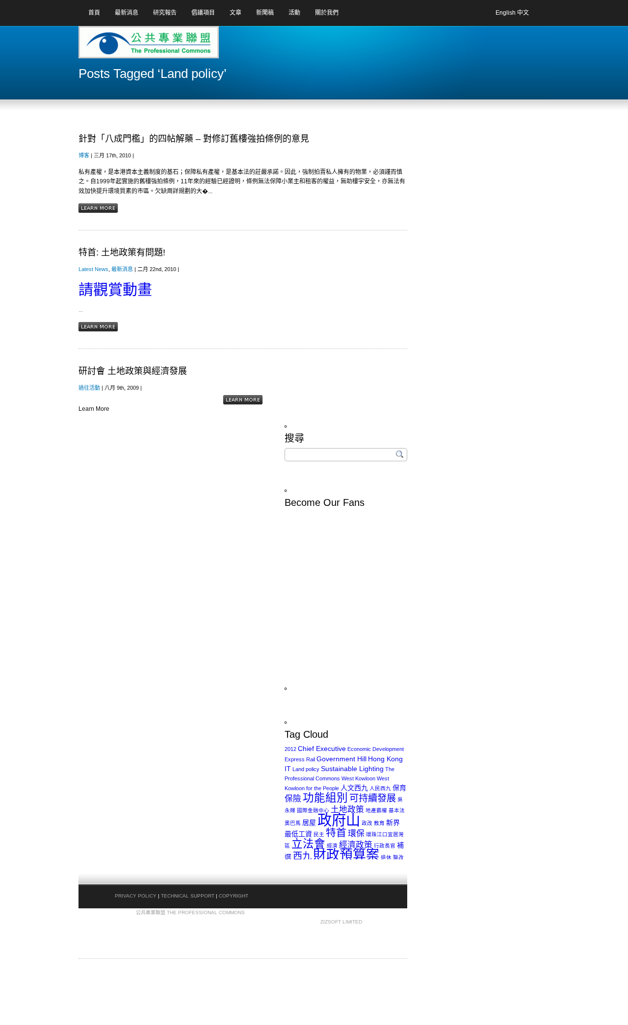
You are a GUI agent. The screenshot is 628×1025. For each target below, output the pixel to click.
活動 (294, 12)
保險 (293, 798)
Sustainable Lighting (352, 769)
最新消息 (126, 12)
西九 (302, 856)
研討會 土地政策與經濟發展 (132, 371)
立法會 (308, 844)
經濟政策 (355, 845)
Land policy (305, 769)
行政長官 (384, 846)
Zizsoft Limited (341, 922)
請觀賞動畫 (115, 289)
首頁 (94, 12)
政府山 (338, 820)
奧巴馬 (293, 823)
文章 (235, 12)
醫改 (398, 857)
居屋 (309, 822)
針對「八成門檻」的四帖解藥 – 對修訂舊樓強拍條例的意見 (193, 139)
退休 (386, 857)
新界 (393, 822)
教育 (379, 823)
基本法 (397, 810)
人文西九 (354, 788)
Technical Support (187, 896)
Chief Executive (322, 748)
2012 (290, 749)
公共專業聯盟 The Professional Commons (190, 912)
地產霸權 (376, 810)
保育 (399, 788)
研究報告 (165, 12)
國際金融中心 (313, 810)
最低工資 (298, 834)
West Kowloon (358, 778)
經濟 (332, 846)
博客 (83, 155)
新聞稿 (265, 12)
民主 (319, 834)
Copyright (233, 896)
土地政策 (347, 809)
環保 (356, 833)
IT (288, 769)
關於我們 (327, 12)
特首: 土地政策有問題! (121, 252)
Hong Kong (385, 759)
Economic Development (375, 749)
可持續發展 (372, 798)
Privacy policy (136, 896)
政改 (367, 823)
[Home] (117, 45)
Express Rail (300, 759)
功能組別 (325, 798)
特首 (336, 832)
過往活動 (89, 388)
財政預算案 (346, 855)
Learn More (98, 208)
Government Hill (341, 759)
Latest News (93, 269)
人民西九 (380, 788)
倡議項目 (203, 12)
